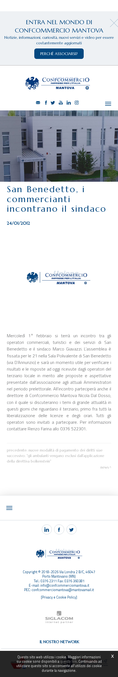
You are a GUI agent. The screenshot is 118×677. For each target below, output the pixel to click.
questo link (68, 661)
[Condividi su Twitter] (71, 529)
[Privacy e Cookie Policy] (59, 597)
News (104, 467)
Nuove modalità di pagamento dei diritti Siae (66, 450)
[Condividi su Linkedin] (47, 529)
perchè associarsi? (59, 53)
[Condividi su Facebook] (59, 529)
